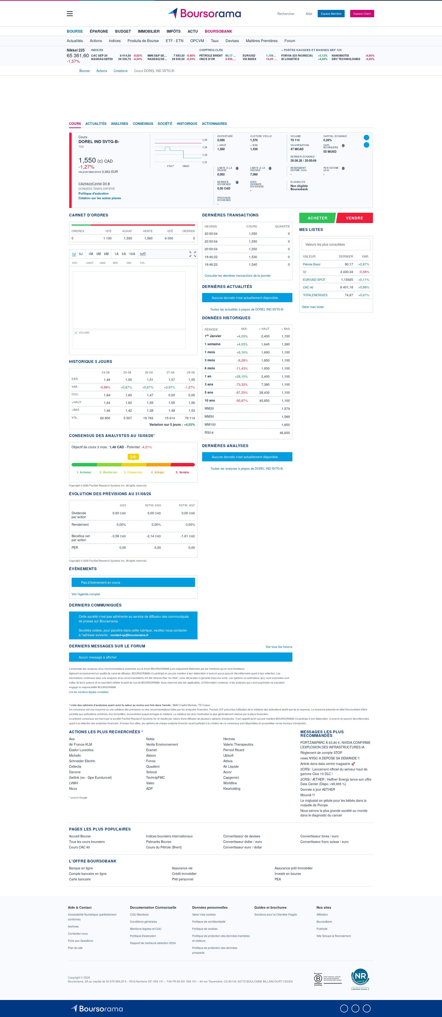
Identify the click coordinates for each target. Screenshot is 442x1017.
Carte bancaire (80, 879)
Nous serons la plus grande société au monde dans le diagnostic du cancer (333, 812)
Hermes (229, 738)
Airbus (228, 760)
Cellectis (75, 766)
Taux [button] (215, 40)
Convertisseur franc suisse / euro (324, 841)
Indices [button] (115, 40)
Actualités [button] (75, 40)
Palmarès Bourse (158, 841)
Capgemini (231, 777)
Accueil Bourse (80, 836)
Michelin (75, 755)
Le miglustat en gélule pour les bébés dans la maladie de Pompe (333, 802)
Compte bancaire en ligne (88, 873)
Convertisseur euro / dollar (242, 847)
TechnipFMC (155, 777)
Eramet (151, 749)
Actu (193, 31)
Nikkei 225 (76, 50)
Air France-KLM (80, 744)
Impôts (174, 31)
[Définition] (237, 168)
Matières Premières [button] (262, 40)
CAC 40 (308, 287)
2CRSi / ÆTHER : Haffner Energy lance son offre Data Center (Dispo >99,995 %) (335, 781)
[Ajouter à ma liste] (366, 145)
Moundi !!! (307, 795)
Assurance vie (182, 868)
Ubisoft (228, 755)
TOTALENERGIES (315, 295)
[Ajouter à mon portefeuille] (366, 137)
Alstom (151, 755)
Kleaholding (231, 788)
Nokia (150, 738)
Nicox (73, 788)
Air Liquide (231, 766)
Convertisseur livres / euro (319, 836)
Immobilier (149, 31)
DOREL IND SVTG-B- (99, 141)
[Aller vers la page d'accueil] (219, 14)
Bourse (75, 31)
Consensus (143, 124)
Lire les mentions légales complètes (89, 692)
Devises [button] (232, 40)
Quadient (153, 766)
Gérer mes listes (313, 307)
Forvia (150, 760)
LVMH (73, 783)
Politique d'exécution (94, 193)
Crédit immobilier (184, 873)
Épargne (99, 31)
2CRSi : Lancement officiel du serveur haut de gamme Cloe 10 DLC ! (333, 771)
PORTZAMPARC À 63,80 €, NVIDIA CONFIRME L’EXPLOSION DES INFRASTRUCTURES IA (335, 744)
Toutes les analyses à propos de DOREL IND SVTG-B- (247, 468)
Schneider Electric (82, 760)
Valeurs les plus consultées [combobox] (325, 244)
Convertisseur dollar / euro (242, 841)
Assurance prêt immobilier (294, 868)
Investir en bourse (288, 873)
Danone (75, 772)
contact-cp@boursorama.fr (129, 635)
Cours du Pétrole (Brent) (164, 847)
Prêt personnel (182, 879)
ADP (149, 788)
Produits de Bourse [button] (143, 40)
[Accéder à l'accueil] (71, 70)
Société (165, 124)
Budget (123, 31)
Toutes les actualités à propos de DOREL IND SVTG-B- (247, 309)
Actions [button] (96, 40)
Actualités (95, 124)
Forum (290, 40)
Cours (75, 124)
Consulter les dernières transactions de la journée (237, 275)
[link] (73, 926)
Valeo (150, 783)
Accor (227, 772)
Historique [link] (187, 124)
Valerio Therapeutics (238, 744)
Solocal (151, 772)
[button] (69, 13)
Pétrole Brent (311, 264)
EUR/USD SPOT (314, 279)
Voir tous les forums (279, 646)
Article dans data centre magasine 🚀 (327, 763)
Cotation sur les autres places (100, 198)
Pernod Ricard (233, 749)
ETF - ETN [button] (174, 40)
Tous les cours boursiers (87, 841)
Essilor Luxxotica (81, 749)
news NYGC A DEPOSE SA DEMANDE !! (330, 758)
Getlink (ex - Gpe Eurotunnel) (90, 777)
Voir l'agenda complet (86, 594)
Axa (72, 738)
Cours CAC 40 (79, 847)
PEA (278, 879)
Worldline (230, 783)
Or (304, 272)
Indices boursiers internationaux (169, 836)
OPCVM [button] (197, 40)
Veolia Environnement (162, 744)
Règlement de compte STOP (321, 752)
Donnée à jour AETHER (317, 789)
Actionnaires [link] (214, 124)
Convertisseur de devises (241, 836)
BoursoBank (218, 31)
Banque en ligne (81, 868)
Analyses (119, 124)
